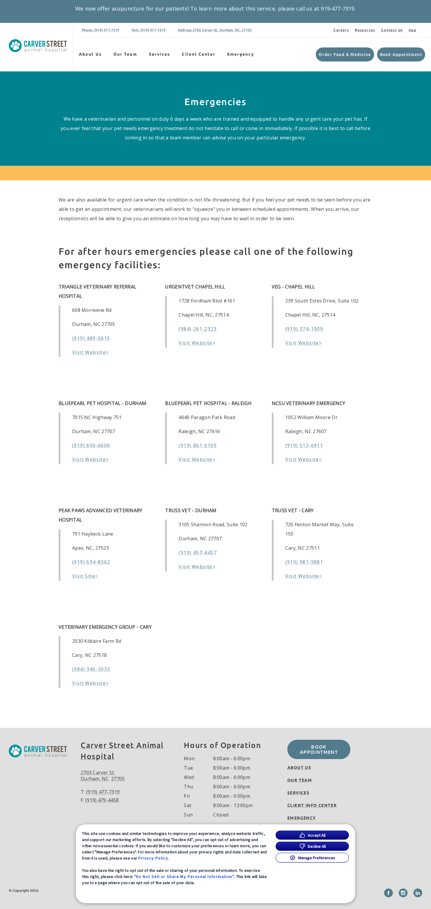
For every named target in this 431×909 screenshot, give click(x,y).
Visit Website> (90, 352)
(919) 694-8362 (91, 562)
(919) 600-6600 (91, 445)
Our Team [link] (125, 54)
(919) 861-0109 (198, 445)
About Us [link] (299, 767)
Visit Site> (85, 576)
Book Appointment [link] (401, 54)
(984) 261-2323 (198, 329)
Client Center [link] (198, 54)
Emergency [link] (240, 54)
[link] (38, 46)
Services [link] (159, 54)
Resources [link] (365, 30)
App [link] (412, 30)
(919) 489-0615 (91, 338)
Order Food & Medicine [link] (345, 54)
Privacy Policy (153, 858)
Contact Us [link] (392, 30)
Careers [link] (341, 30)
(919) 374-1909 (304, 329)
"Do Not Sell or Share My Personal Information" (184, 876)
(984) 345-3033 (91, 669)
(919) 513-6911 (304, 445)
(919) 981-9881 (304, 562)
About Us (90, 54)
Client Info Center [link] (312, 805)
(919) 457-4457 (198, 552)
